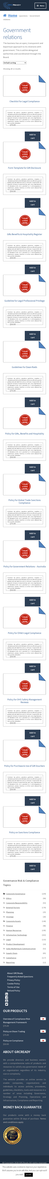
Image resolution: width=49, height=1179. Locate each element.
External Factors (13, 907)
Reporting (10, 962)
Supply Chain (11, 953)
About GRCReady (15, 973)
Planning (10, 912)
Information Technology (16, 935)
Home (12, 15)
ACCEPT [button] (28, 1175)
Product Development (15, 944)
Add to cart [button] (32, 136)
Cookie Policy (13, 983)
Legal (8, 939)
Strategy (10, 917)
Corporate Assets (13, 921)
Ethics (8, 898)
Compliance (11, 958)
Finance (9, 926)
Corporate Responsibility (16, 903)
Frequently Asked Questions (20, 976)
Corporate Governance (15, 894)
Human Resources (13, 930)
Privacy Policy (13, 980)
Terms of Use (13, 987)
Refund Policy (13, 990)
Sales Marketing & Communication (21, 948)
